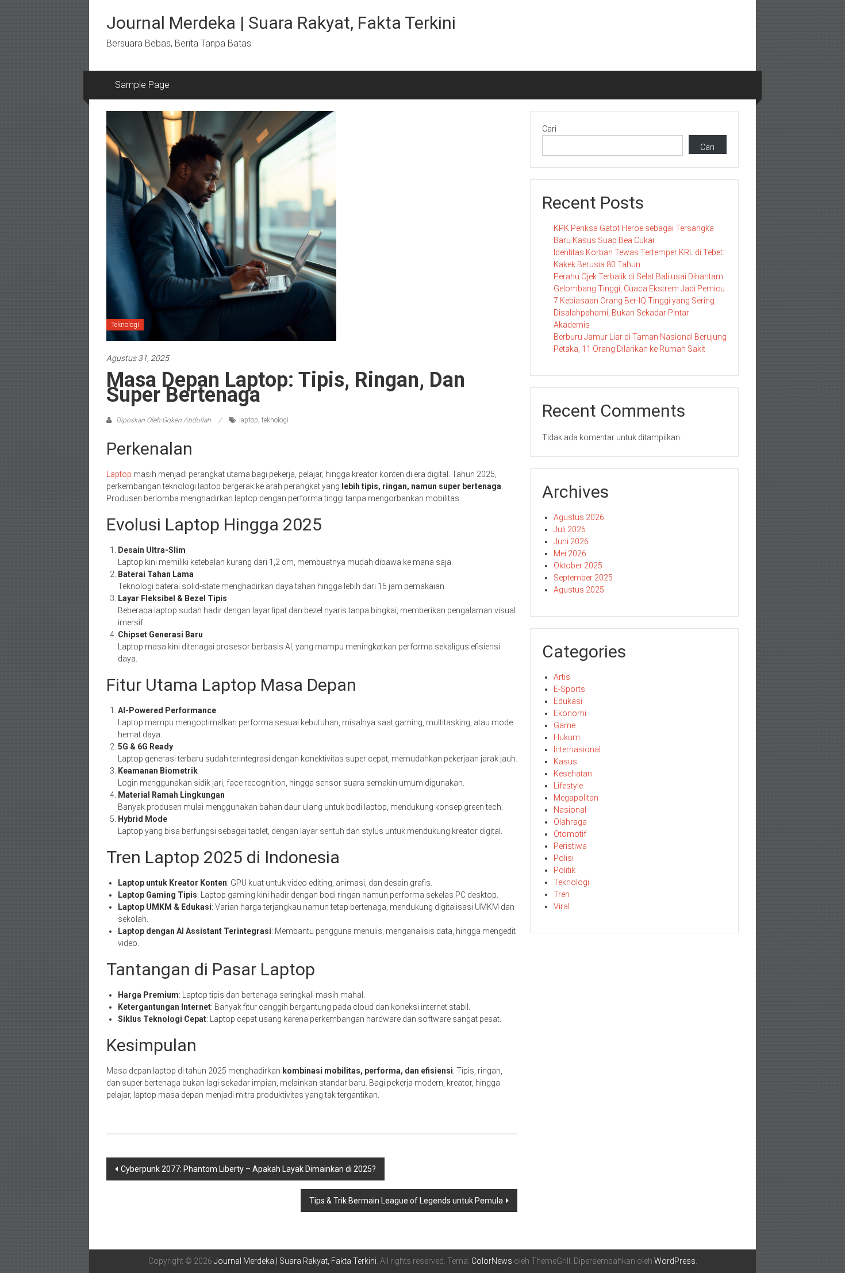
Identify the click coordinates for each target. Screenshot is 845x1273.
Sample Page (142, 84)
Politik (564, 870)
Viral (562, 906)
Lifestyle (568, 785)
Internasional (577, 749)
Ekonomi (570, 713)
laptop (248, 420)
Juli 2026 (570, 529)
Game (564, 725)
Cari (549, 128)
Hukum (567, 737)
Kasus (565, 761)
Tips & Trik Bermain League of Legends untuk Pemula (406, 1200)
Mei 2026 (570, 553)
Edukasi (568, 701)
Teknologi (125, 325)
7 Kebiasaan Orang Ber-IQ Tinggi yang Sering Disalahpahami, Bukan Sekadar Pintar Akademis (634, 312)
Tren (562, 894)
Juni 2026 (571, 541)
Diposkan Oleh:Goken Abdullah (163, 420)
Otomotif (570, 834)
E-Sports (569, 689)
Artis (562, 677)
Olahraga (570, 821)
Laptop (119, 474)
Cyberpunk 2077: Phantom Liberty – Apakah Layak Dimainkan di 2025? (248, 1169)
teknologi (275, 420)
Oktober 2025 (578, 565)
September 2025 (583, 577)
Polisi (564, 858)
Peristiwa (570, 846)
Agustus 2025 (579, 589)
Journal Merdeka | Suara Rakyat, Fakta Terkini (281, 23)
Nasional (570, 809)
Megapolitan (576, 797)
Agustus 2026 (579, 517)
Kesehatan (573, 773)
